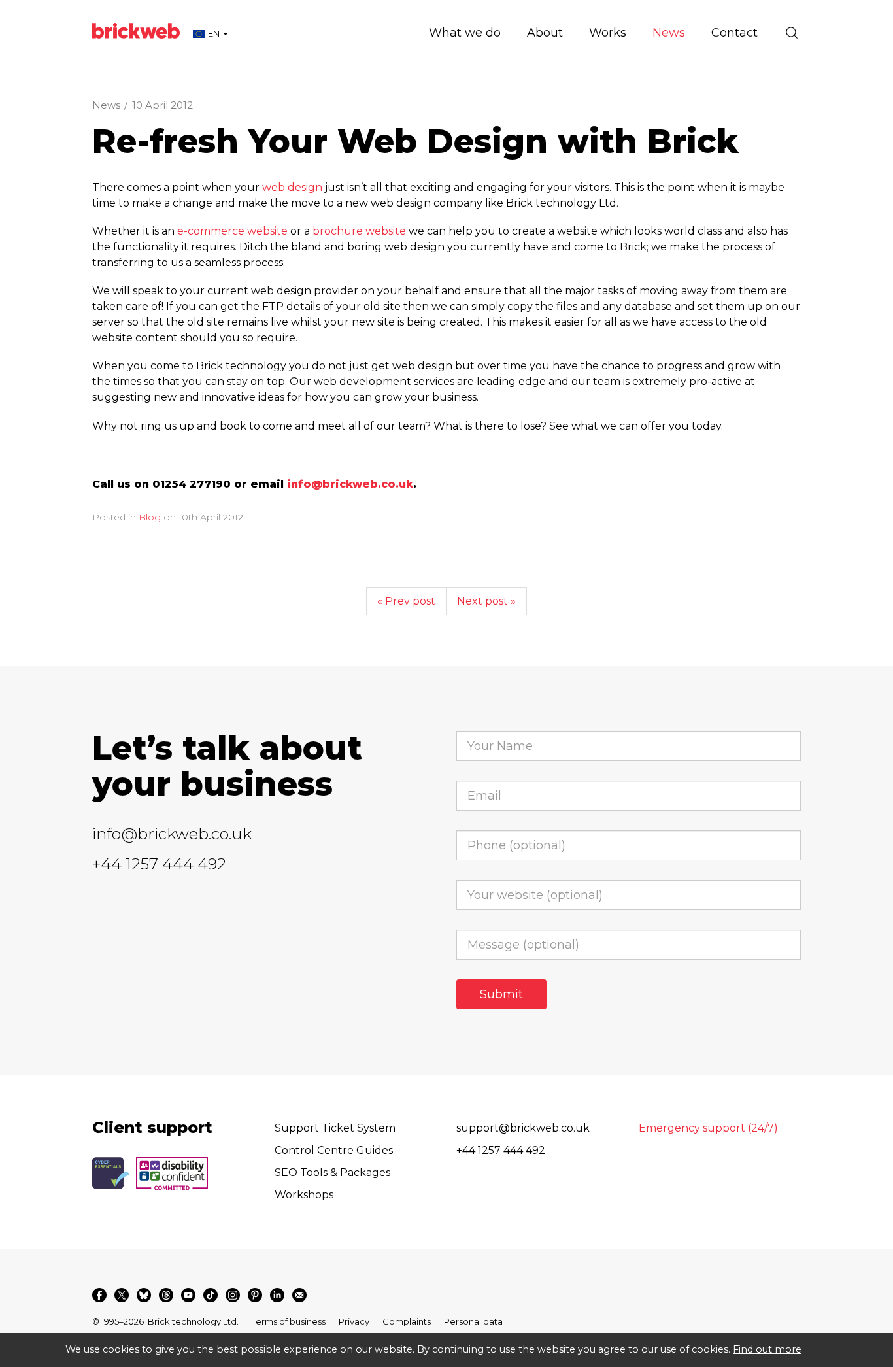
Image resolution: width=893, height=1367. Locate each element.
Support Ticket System (335, 1128)
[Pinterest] (255, 1295)
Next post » (486, 601)
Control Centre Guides (334, 1150)
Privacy (354, 1321)
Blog (150, 517)
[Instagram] (233, 1295)
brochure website (359, 231)
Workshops (304, 1195)
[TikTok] (210, 1295)
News (106, 105)
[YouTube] (188, 1295)
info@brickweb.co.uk (172, 833)
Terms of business (289, 1321)
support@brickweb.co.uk (523, 1128)
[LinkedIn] (277, 1295)
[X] (121, 1295)
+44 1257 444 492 (159, 863)
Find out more (767, 1349)
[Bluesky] (144, 1295)
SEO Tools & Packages (332, 1172)
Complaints (406, 1321)
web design (292, 187)
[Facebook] (99, 1295)
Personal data (473, 1321)
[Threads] (166, 1295)
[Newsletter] (299, 1295)
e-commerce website (232, 231)
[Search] (792, 33)
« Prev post (406, 601)
